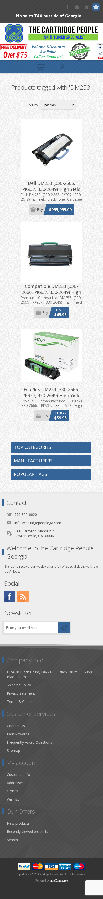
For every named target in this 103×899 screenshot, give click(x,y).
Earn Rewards (18, 734)
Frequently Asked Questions (29, 742)
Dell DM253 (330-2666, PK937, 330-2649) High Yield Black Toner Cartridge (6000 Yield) (52, 192)
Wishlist (13, 799)
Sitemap (13, 750)
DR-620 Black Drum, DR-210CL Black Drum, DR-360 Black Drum (49, 674)
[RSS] (23, 596)
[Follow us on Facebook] (9, 596)
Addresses (15, 782)
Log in (77, 7)
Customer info (18, 774)
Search (12, 839)
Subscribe (64, 627)
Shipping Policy (19, 685)
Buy (40, 210)
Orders (12, 791)
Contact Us (16, 725)
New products (18, 823)
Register (67, 7)
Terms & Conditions (23, 701)
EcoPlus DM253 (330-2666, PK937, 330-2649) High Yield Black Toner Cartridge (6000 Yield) (52, 398)
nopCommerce (59, 880)
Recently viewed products (27, 831)
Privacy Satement (21, 693)
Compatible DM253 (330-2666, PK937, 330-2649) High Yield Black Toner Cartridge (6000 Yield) (51, 295)
